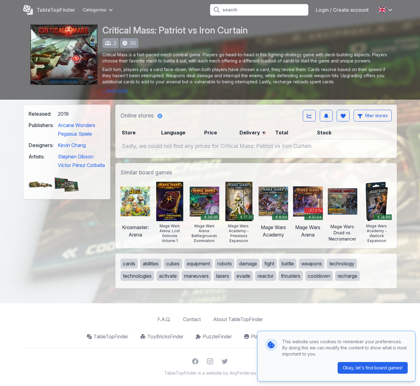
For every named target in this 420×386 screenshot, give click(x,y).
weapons (311, 264)
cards (129, 264)
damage (248, 264)
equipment (198, 264)
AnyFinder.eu (243, 373)
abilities (151, 264)
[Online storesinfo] (160, 115)
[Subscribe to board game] (326, 115)
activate (168, 276)
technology (342, 264)
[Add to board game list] (343, 115)
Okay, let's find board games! (372, 367)
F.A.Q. (164, 319)
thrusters (290, 276)
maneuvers (196, 276)
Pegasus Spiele (75, 134)
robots (224, 264)
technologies (137, 276)
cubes (173, 264)
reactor (266, 276)
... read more (115, 90)
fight (269, 264)
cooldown (319, 276)
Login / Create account (342, 10)
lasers (222, 276)
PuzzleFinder (217, 336)
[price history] (309, 115)
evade (243, 276)
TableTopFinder (110, 336)
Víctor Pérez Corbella (81, 165)
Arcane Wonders (76, 125)
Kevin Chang (72, 145)
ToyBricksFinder (165, 336)
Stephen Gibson (75, 156)
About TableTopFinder (238, 319)
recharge (347, 276)
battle (288, 264)
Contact (192, 319)
